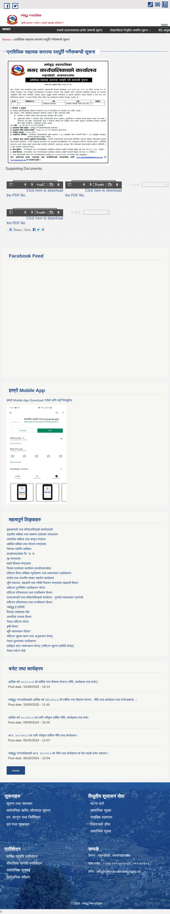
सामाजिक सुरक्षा (100, 810)
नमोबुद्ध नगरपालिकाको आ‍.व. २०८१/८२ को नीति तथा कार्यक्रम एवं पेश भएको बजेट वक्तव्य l (58, 753)
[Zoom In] (137, 185)
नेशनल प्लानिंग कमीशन (19, 549)
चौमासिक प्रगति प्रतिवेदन (24, 863)
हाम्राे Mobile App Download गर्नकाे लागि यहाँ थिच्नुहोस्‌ (39, 400)
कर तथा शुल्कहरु (18, 824)
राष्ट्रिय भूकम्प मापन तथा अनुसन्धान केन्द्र (30, 636)
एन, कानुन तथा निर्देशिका (23, 817)
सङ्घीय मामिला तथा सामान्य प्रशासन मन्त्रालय (32, 534)
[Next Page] (32, 185)
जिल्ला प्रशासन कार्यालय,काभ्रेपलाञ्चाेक (29, 568)
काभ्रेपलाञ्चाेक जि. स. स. (21, 553)
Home (6, 39)
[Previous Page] (25, 185)
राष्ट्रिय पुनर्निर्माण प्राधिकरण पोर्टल (26, 587)
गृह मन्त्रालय (14, 558)
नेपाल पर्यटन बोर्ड (16, 650)
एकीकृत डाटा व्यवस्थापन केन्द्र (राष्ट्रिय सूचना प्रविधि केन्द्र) (40, 646)
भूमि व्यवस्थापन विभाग (18, 631)
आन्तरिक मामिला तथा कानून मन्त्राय (26, 539)
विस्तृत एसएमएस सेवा (18, 612)
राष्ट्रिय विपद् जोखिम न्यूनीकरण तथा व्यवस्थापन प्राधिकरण (39, 573)
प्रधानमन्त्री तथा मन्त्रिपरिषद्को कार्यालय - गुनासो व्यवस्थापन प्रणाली (45, 597)
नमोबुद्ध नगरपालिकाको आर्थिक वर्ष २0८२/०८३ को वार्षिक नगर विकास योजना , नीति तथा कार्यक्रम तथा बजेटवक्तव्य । (72, 699)
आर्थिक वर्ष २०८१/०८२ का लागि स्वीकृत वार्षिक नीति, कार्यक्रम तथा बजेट (48, 717)
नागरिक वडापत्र (101, 817)
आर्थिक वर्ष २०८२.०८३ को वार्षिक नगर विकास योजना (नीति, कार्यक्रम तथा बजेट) (53, 682)
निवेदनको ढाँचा (100, 824)
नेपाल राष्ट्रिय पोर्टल (18, 621)
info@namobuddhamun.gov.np (119, 871)
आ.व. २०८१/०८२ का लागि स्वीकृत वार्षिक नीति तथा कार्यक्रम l (42, 735)
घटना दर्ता (97, 804)
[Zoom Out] (131, 185)
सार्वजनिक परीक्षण (18, 877)
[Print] (102, 185)
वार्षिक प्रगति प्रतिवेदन (22, 856)
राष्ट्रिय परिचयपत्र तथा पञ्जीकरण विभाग (29, 592)
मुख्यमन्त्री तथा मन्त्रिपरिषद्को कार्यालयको (30, 529)
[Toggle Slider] (11, 185)
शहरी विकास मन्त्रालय (19, 563)
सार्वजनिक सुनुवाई (18, 870)
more (15, 770)
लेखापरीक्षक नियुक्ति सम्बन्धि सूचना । (120, 30)
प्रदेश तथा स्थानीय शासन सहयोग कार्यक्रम (30, 578)
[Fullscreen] (43, 185)
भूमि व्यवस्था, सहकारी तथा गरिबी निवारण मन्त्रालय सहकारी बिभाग (42, 583)
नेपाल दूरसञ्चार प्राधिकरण (21, 641)
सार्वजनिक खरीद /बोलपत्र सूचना (28, 810)
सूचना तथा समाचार (19, 804)
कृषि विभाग (12, 626)
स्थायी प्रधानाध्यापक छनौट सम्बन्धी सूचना (70, 30)
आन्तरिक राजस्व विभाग (19, 617)
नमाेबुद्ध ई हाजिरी (16, 607)
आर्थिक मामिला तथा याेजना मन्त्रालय (26, 544)
